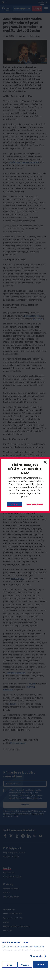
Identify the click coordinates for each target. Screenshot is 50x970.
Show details (36, 956)
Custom (25, 965)
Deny (9, 965)
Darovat (14, 504)
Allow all (40, 964)
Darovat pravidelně (34, 504)
